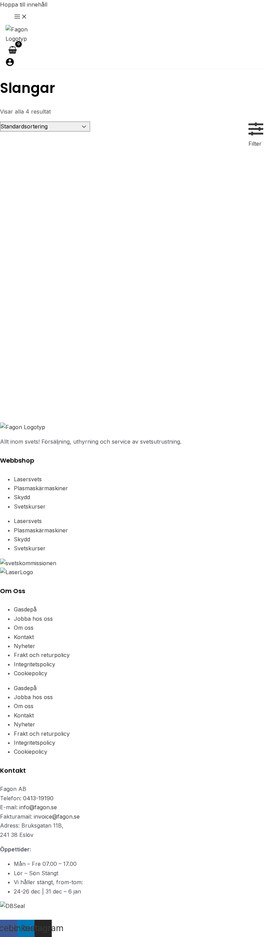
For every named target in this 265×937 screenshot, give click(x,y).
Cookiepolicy (30, 673)
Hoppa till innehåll (23, 4)
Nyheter (24, 646)
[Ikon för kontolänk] (10, 63)
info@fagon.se (38, 807)
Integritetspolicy (34, 664)
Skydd (22, 497)
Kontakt (24, 637)
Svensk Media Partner (106, 914)
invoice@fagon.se (57, 816)
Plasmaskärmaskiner (41, 488)
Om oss (23, 627)
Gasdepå (25, 609)
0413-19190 (38, 798)
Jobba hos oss (33, 618)
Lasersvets (28, 479)
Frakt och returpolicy (42, 654)
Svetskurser (30, 506)
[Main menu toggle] (21, 17)
